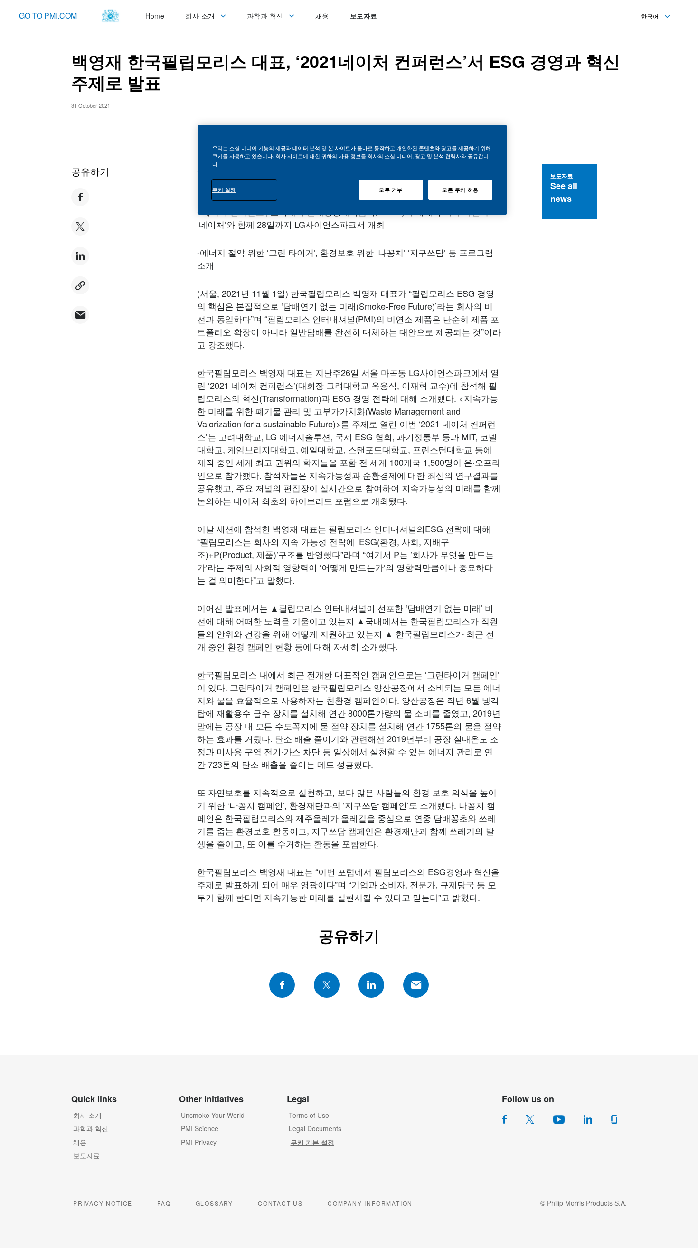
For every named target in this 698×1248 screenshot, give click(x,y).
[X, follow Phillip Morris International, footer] (530, 1119)
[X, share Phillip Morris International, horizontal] (327, 985)
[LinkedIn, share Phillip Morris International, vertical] (80, 256)
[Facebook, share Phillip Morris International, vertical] (80, 197)
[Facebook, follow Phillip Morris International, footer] (504, 1119)
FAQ (163, 1203)
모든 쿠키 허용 (460, 189)
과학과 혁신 (90, 1128)
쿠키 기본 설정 (312, 1142)
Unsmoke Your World (213, 1115)
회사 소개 (87, 1115)
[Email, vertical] (80, 315)
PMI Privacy (199, 1142)
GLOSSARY (214, 1203)
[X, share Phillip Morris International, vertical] (80, 226)
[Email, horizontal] (416, 985)
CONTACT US (280, 1203)
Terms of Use (309, 1115)
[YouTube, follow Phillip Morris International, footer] (559, 1119)
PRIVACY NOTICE (102, 1203)
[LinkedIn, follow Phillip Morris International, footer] (588, 1119)
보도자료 (86, 1155)
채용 (79, 1142)
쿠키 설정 (224, 189)
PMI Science (199, 1128)
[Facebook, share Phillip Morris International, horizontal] (282, 985)
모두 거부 (391, 189)
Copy (80, 285)
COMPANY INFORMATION (370, 1203)
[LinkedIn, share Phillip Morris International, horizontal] (371, 985)
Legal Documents (315, 1128)
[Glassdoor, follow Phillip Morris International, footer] (614, 1119)
